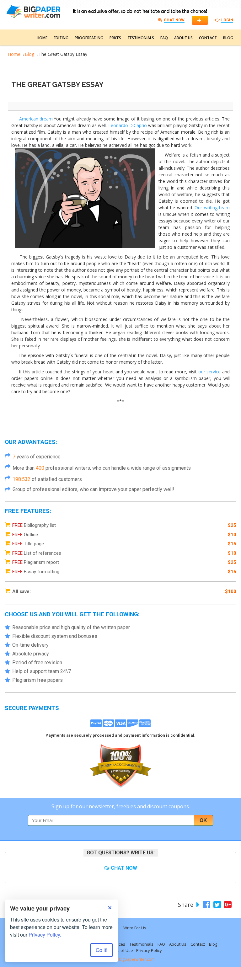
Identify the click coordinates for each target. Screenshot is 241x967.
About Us (183, 37)
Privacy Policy (149, 950)
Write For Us (134, 928)
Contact (208, 37)
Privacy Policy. (45, 934)
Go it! (101, 950)
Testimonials (140, 37)
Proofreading (89, 37)
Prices (115, 37)
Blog (228, 37)
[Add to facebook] (205, 904)
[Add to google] (227, 904)
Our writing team (212, 208)
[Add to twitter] (216, 904)
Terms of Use (120, 950)
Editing (61, 37)
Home (42, 37)
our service (209, 372)
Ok (203, 820)
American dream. (36, 119)
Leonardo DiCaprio (127, 125)
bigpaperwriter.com (137, 959)
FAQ (164, 37)
